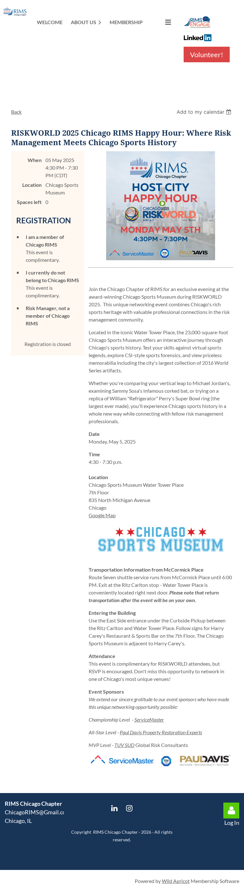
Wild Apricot (176, 881)
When (35, 160)
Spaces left (29, 202)
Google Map (102, 515)
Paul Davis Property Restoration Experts (161, 732)
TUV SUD (124, 745)
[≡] (161, 22)
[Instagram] (129, 808)
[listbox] (205, 112)
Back (16, 112)
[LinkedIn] (114, 808)
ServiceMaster (149, 719)
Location (32, 185)
